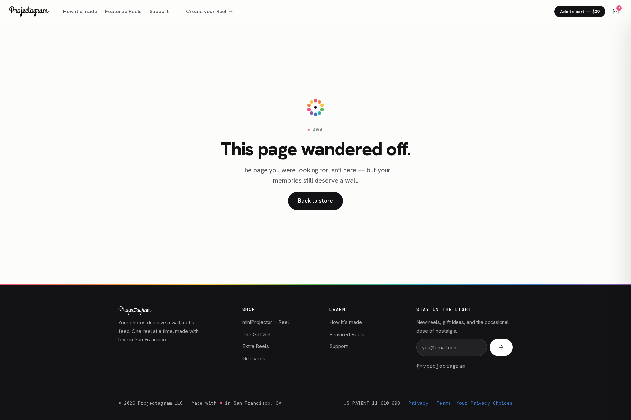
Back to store (315, 200)
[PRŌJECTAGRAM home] (29, 11)
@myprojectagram (441, 365)
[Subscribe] (501, 347)
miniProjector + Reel (265, 322)
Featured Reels (123, 11)
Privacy (418, 403)
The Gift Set (256, 334)
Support (159, 11)
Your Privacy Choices (484, 403)
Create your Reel (206, 11)
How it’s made (80, 11)
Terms (444, 403)
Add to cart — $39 (580, 11)
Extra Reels (255, 346)
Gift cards (253, 358)
